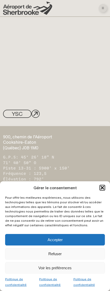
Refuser (55, 254)
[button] (102, 187)
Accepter (55, 240)
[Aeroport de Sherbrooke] (27, 8)
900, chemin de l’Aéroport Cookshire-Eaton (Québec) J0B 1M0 (27, 142)
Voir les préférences (55, 268)
